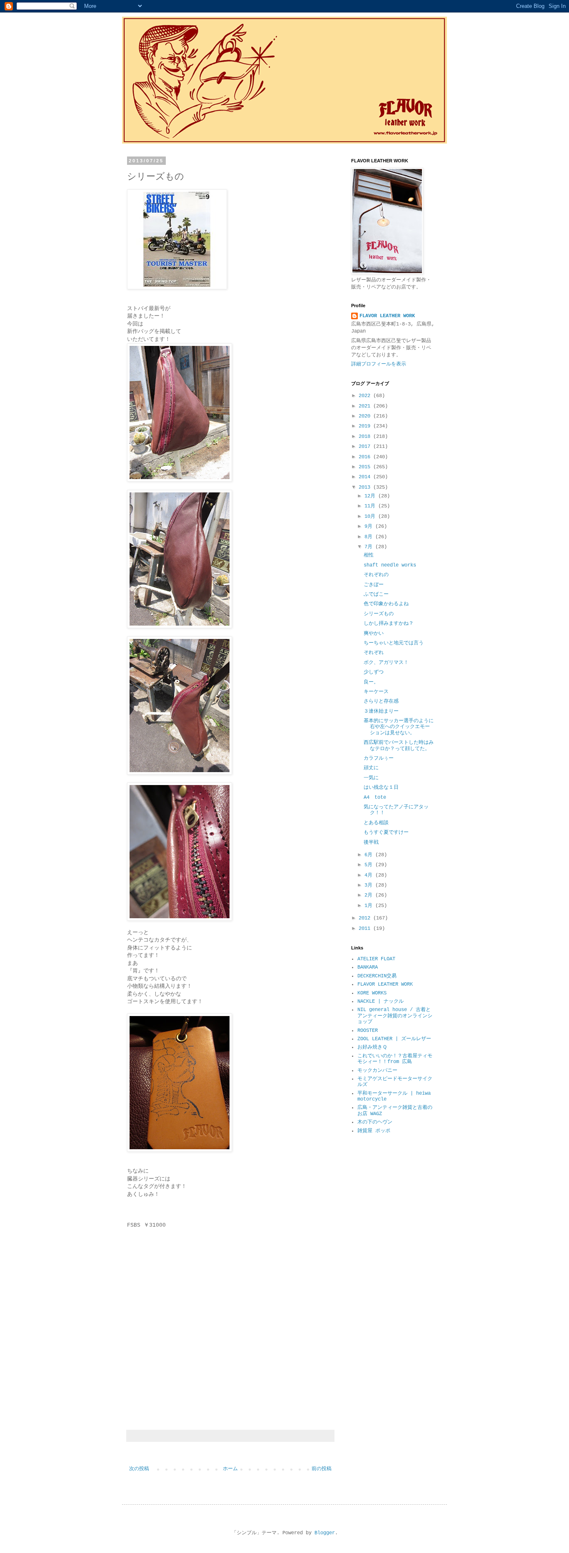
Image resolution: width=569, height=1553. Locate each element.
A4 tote (375, 797)
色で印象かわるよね (386, 604)
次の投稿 (139, 1469)
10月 (371, 516)
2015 (366, 467)
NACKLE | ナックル (380, 1001)
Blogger (324, 1533)
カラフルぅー (379, 758)
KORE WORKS (372, 993)
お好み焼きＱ (372, 1047)
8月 (369, 537)
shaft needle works (390, 565)
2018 (366, 437)
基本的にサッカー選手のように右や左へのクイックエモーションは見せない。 (399, 727)
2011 (366, 929)
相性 (369, 555)
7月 (369, 547)
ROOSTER (367, 1031)
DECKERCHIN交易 (377, 976)
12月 (371, 496)
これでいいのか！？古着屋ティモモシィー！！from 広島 (394, 1059)
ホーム (230, 1469)
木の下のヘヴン (374, 1122)
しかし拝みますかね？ (389, 623)
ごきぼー (374, 585)
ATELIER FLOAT (376, 959)
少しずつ (374, 672)
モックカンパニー (377, 1070)
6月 (369, 855)
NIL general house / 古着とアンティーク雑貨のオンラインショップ (394, 1016)
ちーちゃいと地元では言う (394, 643)
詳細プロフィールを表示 (378, 364)
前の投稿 (322, 1469)
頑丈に (371, 768)
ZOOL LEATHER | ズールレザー (394, 1039)
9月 (369, 526)
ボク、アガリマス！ (386, 663)
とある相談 (376, 823)
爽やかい (374, 633)
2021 (366, 406)
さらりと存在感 (381, 701)
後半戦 (371, 842)
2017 (366, 447)
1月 (369, 906)
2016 (366, 457)
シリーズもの (379, 614)
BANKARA (367, 967)
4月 (369, 875)
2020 (366, 416)
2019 (366, 426)
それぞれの (376, 575)
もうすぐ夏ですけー (386, 832)
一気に (371, 778)
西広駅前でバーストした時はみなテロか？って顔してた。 (399, 745)
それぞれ (374, 653)
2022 (366, 396)
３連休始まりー (381, 711)
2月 (369, 895)
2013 (366, 487)
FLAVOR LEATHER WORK (387, 316)
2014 (366, 477)
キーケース (376, 692)
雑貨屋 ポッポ (373, 1131)
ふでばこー (376, 594)
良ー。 (371, 682)
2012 (366, 918)
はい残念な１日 (381, 787)
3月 (369, 885)
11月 (371, 506)
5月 (369, 865)
